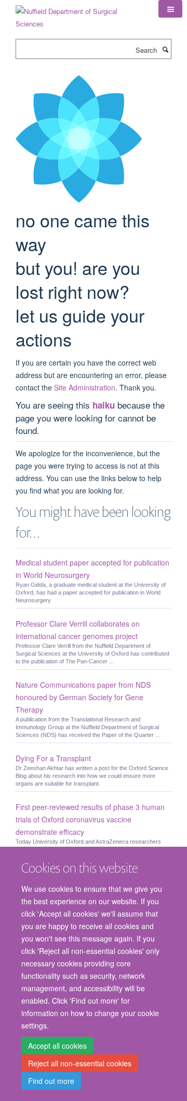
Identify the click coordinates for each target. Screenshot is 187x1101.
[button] (170, 9)
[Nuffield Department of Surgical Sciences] (79, 14)
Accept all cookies (57, 1045)
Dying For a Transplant (53, 758)
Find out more (51, 1081)
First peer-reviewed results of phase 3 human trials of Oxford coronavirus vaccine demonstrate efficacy (90, 819)
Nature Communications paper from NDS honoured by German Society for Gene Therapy (83, 697)
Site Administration (84, 387)
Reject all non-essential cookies (79, 1063)
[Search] (165, 49)
